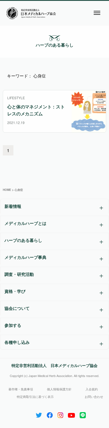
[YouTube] (71, 413)
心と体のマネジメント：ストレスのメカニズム (36, 110)
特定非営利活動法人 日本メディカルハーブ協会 (54, 365)
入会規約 (92, 389)
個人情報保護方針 (59, 389)
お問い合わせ (94, 396)
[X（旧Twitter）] (39, 413)
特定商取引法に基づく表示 (35, 396)
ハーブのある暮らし (55, 45)
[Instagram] (60, 413)
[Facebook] (50, 413)
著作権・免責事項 (20, 389)
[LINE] (83, 413)
